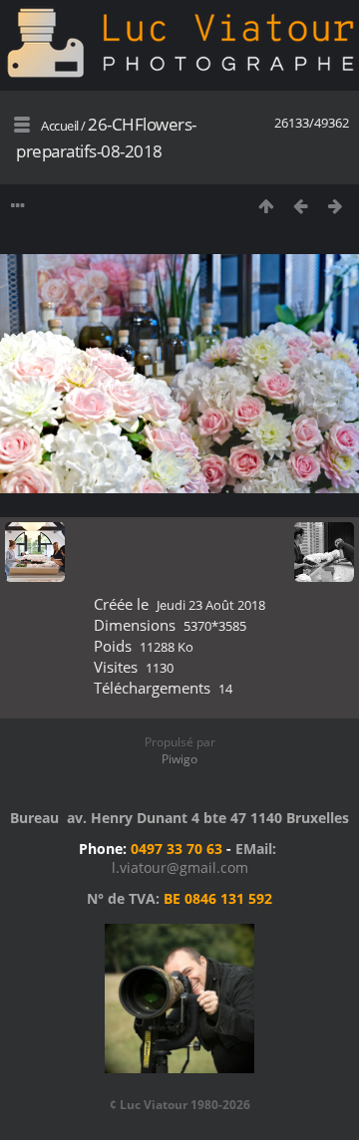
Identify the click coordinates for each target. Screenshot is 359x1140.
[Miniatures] (265, 205)
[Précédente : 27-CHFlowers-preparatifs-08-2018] (300, 205)
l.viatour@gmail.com (180, 867)
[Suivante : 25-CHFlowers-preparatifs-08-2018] (335, 205)
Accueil (60, 126)
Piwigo (179, 758)
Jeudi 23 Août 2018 (211, 605)
